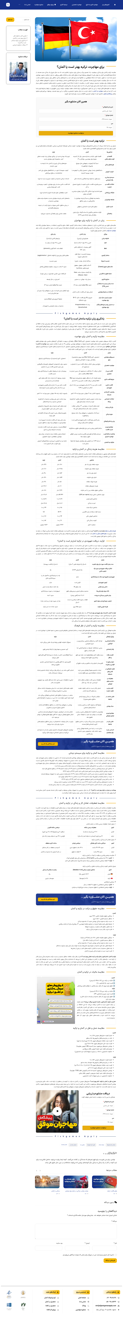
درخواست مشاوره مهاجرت (76, 133)
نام (115, 1243)
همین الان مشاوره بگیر (19, 36)
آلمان (57, 1193)
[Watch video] (57, 1111)
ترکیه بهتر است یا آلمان (19, 38)
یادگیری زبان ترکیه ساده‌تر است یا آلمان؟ (18, 42)
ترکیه (114, 1193)
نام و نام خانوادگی (108, 107)
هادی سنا (82, 1145)
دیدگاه (114, 1221)
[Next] (36, 1170)
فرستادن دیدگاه (110, 1260)
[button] (19, 5)
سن (112, 124)
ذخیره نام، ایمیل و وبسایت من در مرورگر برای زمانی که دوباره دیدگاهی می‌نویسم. (88, 1255)
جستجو (10, 20)
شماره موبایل (109, 115)
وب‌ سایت (59, 1243)
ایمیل (87, 1243)
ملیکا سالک (101, 1145)
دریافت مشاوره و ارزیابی (19, 45)
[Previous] (40, 1170)
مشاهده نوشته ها (110, 1154)
